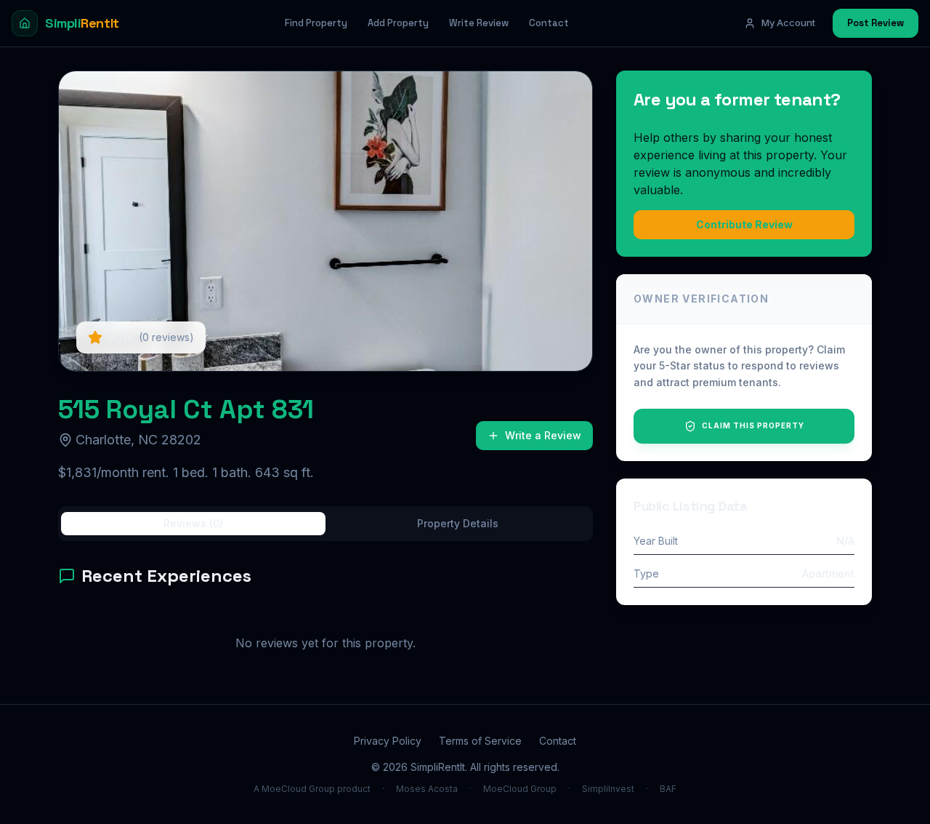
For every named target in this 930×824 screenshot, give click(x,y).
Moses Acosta (427, 788)
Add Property (398, 23)
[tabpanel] (325, 622)
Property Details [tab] (457, 523)
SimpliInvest (608, 788)
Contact (549, 23)
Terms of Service (480, 741)
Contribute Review (744, 224)
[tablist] (325, 523)
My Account (788, 22)
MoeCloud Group (520, 788)
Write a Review (543, 435)
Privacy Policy (387, 741)
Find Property (316, 23)
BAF (668, 788)
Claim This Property (753, 425)
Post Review (875, 23)
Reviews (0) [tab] (193, 523)
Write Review (479, 23)
